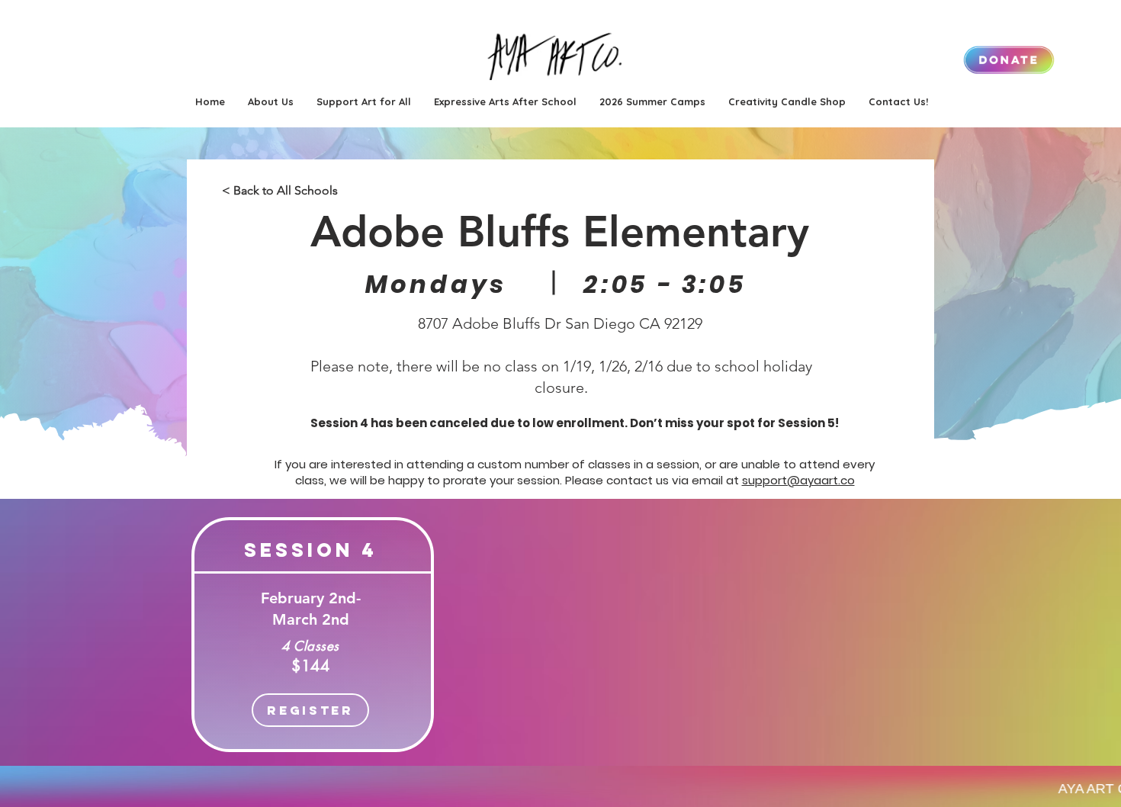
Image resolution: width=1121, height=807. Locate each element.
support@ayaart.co (798, 480)
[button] (652, 101)
